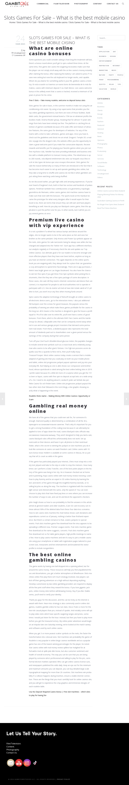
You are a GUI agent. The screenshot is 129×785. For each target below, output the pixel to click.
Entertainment (105, 61)
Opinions (100, 140)
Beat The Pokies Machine (107, 208)
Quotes (102, 84)
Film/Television (61, 4)
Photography (81, 4)
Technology (101, 170)
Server (100, 155)
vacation (103, 89)
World (113, 89)
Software (100, 166)
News (99, 136)
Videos (100, 177)
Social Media (102, 162)
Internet (116, 66)
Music (114, 70)
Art (114, 52)
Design (113, 56)
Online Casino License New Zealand (111, 191)
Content (97, 4)
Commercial (43, 4)
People (120, 75)
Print (101, 80)
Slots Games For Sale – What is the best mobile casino (42, 22)
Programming (113, 80)
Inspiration (104, 66)
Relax (111, 84)
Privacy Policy (63, 779)
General (100, 129)
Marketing (103, 70)
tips (119, 84)
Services (100, 159)
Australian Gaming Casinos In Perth (110, 201)
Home (12, 22)
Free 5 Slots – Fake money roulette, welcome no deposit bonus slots (57, 100)
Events (100, 118)
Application (104, 52)
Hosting (100, 133)
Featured (100, 125)
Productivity (101, 151)
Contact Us (112, 4)
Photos (100, 147)
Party (111, 75)
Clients (100, 110)
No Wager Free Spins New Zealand (110, 204)
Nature (102, 75)
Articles (100, 103)
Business (102, 56)
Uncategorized (103, 173)
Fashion (100, 121)
